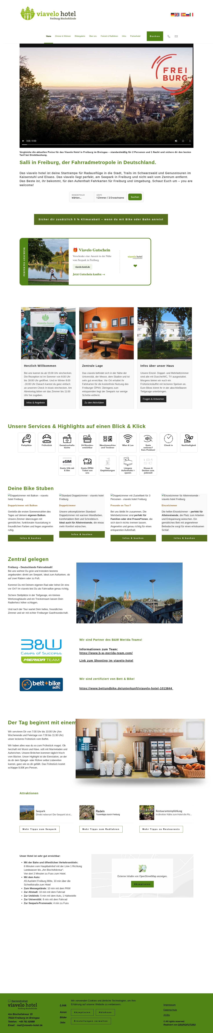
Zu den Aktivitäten (94, 402)
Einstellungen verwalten (91, 1021)
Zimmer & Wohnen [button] (63, 36)
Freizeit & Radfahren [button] (109, 36)
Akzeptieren (142, 884)
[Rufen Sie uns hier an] (169, 36)
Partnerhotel (135, 36)
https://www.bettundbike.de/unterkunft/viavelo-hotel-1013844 (126, 688)
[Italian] (191, 14)
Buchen (155, 36)
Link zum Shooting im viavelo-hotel (106, 660)
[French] (180, 14)
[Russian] (188, 14)
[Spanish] (184, 14)
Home (48, 36)
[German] (173, 14)
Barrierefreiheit (20, 1001)
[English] (176, 14)
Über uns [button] (93, 36)
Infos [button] (124, 36)
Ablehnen (105, 1012)
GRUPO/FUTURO (187, 1024)
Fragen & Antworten (153, 399)
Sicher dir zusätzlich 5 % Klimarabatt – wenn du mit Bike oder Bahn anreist (101, 219)
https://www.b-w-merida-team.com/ (106, 653)
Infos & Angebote (35, 402)
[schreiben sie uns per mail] (176, 36)
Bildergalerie (80, 36)
